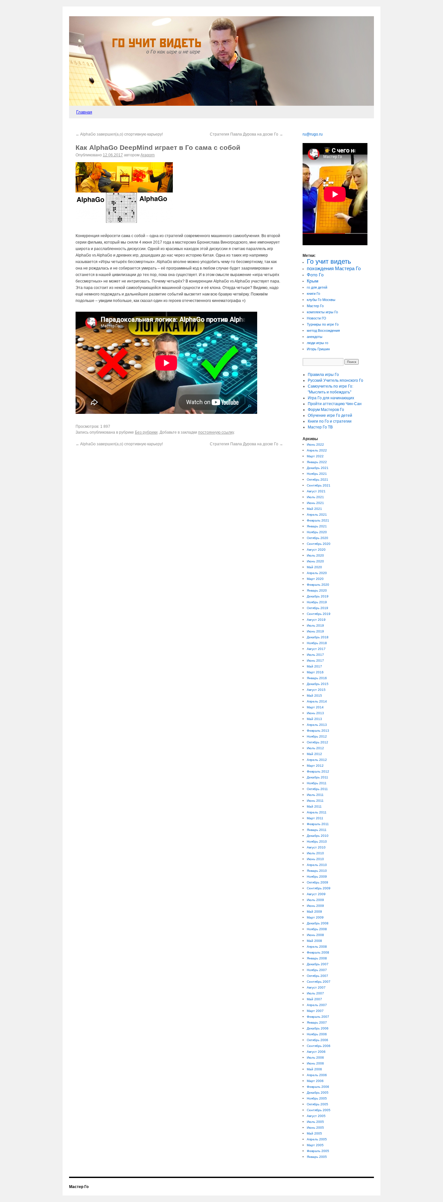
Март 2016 (315, 672)
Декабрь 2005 (318, 1092)
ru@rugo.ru (313, 134)
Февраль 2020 (318, 584)
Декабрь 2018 (318, 637)
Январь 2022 (317, 462)
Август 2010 (316, 847)
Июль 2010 (315, 853)
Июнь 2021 (315, 503)
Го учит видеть (329, 261)
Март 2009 (315, 917)
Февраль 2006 (318, 1086)
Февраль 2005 (318, 1151)
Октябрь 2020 (317, 538)
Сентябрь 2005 (318, 1110)
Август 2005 (316, 1116)
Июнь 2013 (315, 713)
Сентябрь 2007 (318, 981)
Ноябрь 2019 (317, 602)
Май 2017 (314, 666)
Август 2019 (316, 619)
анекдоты (314, 337)
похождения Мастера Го (334, 268)
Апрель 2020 (317, 573)
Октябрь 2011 (317, 789)
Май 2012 (314, 754)
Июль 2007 (315, 993)
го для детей (317, 287)
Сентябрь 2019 (318, 614)
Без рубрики (146, 432)
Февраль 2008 (318, 952)
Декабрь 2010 (318, 835)
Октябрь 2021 (317, 479)
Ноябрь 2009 (317, 876)
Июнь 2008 (315, 935)
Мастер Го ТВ (320, 427)
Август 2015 (316, 689)
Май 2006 (314, 1069)
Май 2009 (314, 911)
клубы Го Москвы (321, 300)
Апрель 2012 (317, 760)
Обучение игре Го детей (330, 415)
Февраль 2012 (318, 771)
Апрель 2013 (317, 725)
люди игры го (317, 343)
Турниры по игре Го (323, 324)
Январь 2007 (317, 1022)
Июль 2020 (315, 555)
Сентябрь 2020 (318, 544)
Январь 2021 (317, 526)
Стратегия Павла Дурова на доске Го (246, 134)
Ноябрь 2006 (317, 1034)
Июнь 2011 (315, 800)
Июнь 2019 (315, 631)
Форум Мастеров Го (326, 409)
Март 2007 (315, 1011)
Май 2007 (314, 999)
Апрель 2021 (317, 514)
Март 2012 (315, 765)
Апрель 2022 (317, 450)
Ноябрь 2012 (317, 736)
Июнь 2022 (315, 444)
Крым (312, 281)
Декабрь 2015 (318, 684)
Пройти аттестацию (335, 404)
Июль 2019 (315, 625)
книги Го (313, 293)
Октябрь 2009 (317, 882)
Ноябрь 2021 (317, 473)
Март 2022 (315, 456)
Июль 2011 (315, 795)
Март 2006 (315, 1081)
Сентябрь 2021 (318, 485)
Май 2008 (314, 941)
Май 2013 (314, 719)
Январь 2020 (317, 590)
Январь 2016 (317, 678)
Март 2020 (315, 579)
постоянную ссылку (216, 432)
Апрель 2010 (317, 865)
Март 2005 (315, 1145)
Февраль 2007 (318, 1016)
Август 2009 (316, 894)
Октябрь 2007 (317, 976)
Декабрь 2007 (318, 964)
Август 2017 (316, 649)
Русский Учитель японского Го (335, 380)
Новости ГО (316, 318)
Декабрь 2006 (318, 1028)
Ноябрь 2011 (317, 783)
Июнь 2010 (315, 859)
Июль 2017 (315, 654)
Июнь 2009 (315, 906)
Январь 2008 (317, 958)
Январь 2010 (317, 870)
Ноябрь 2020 (317, 532)
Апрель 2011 (317, 812)
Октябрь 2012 (317, 742)
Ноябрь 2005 (317, 1098)
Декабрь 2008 (318, 923)
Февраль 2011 (318, 824)
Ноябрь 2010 (317, 841)
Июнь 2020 (315, 561)
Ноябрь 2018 (317, 643)
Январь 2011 (317, 830)
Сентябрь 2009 (318, 888)
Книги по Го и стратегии (330, 421)
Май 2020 (314, 567)
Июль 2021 (315, 497)
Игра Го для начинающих (331, 398)
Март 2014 (315, 707)
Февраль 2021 (318, 520)
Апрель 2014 (317, 701)
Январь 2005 (317, 1157)
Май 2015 (314, 695)
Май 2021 (314, 509)
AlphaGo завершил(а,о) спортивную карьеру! (119, 134)
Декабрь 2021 (318, 468)
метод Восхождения (323, 330)
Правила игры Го (323, 374)
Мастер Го (315, 306)
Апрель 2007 (317, 1005)
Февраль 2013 (318, 730)
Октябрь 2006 (317, 1040)
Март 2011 (315, 818)
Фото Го (315, 274)
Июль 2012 (315, 748)
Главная (84, 112)
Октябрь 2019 (317, 608)
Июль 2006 (315, 1057)
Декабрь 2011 (317, 777)
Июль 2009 (315, 900)
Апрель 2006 (317, 1075)
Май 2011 (314, 806)
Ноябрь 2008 (317, 929)
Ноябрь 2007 (317, 970)
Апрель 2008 (317, 946)
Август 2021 (316, 491)
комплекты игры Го (322, 312)
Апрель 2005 (317, 1139)
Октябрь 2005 (317, 1104)
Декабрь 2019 (318, 596)
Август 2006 (316, 1051)
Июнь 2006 (315, 1063)
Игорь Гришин (318, 349)
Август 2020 (316, 549)
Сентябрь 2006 (318, 1046)
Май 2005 (314, 1133)
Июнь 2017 (315, 660)
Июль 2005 (315, 1122)
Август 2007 (316, 987)
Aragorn (147, 155)
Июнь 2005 (315, 1127)
